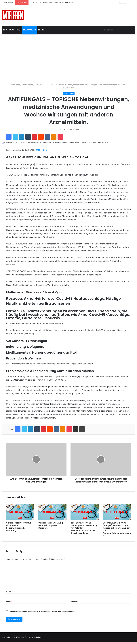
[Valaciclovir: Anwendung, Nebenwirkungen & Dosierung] (52, 512)
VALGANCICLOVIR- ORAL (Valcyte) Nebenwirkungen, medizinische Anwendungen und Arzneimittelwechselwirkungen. (117, 529)
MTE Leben (41, 150)
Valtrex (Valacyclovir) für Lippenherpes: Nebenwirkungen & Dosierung (18, 527)
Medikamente (29, 30)
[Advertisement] (68, 56)
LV (43, 30)
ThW (5, 30)
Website (74, 601)
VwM (11, 30)
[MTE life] (13, 15)
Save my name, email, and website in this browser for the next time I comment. (42, 611)
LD (39, 30)
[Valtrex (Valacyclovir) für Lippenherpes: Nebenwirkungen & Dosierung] (20, 512)
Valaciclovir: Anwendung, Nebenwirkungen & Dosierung (50, 525)
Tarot (18, 30)
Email (9, 601)
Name (9, 591)
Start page (15, 85)
